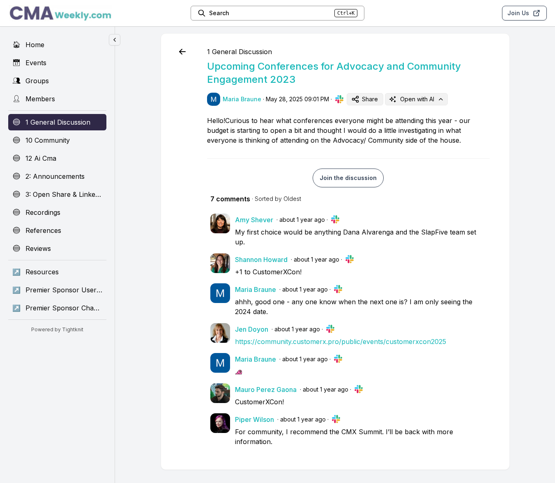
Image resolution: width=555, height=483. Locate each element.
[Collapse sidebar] (114, 40)
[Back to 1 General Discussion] (182, 51)
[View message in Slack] (339, 99)
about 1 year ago (302, 219)
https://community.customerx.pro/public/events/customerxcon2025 (340, 341)
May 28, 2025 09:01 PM (297, 99)
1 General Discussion (239, 52)
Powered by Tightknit (57, 329)
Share (370, 99)
